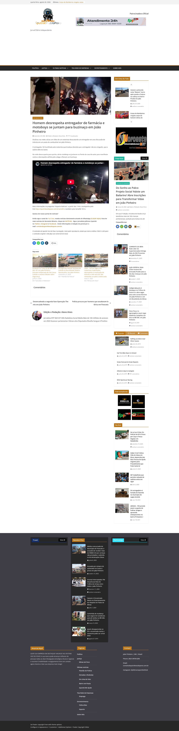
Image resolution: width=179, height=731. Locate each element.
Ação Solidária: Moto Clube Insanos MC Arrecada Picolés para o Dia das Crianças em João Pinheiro (138, 271)
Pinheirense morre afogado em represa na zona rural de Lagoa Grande (137, 116)
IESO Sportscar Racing (124, 380)
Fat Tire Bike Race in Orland (126, 353)
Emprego (82, 696)
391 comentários (134, 374)
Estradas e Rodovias (86, 675)
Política (35, 68)
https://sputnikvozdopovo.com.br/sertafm (49, 209)
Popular (121, 333)
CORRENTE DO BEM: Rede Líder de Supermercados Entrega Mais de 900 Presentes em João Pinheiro (137, 251)
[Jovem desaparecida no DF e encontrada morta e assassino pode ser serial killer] (79, 634)
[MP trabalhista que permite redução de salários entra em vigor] (122, 480)
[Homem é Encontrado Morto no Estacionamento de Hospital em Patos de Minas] (79, 603)
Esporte (82, 709)
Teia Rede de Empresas (80, 68)
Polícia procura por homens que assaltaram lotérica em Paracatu (90, 303)
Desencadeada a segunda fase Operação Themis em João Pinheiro (50, 303)
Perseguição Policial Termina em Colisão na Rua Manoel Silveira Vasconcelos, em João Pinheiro (69, 270)
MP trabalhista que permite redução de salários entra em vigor (137, 478)
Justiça (44, 68)
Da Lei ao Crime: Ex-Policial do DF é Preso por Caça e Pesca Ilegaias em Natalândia (137, 436)
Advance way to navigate (125, 371)
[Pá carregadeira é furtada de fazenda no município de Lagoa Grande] (122, 495)
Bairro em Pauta (85, 683)
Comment (144, 333)
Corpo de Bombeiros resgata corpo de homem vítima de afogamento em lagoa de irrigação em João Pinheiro (137, 95)
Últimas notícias (59, 68)
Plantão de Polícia (85, 671)
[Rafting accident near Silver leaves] (122, 341)
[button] (48, 68)
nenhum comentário (138, 106)
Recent (132, 333)
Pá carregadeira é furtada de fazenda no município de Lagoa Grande (137, 493)
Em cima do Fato (37, 118)
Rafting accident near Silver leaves (137, 340)
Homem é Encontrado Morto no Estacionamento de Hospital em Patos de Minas (96, 601)
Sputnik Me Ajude (85, 688)
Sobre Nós (117, 68)
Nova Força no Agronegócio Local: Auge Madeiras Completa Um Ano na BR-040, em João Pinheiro (137, 315)
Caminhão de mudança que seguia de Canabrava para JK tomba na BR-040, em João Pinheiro (96, 617)
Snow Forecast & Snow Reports (127, 362)
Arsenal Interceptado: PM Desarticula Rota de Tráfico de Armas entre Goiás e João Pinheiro (96, 583)
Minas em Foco (84, 662)
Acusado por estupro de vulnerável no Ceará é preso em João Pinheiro (95, 568)
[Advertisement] (89, 49)
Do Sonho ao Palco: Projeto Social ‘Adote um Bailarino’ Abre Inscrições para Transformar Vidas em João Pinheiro (131, 195)
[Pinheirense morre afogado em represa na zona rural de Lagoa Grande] (122, 115)
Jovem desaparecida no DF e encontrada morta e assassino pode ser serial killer (96, 632)
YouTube (51, 218)
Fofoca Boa (83, 705)
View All (144, 158)
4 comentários (135, 261)
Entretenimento (101, 68)
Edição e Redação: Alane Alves (56, 136)
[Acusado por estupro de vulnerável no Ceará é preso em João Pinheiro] (79, 570)
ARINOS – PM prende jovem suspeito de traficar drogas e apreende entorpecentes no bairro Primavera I (137, 511)
